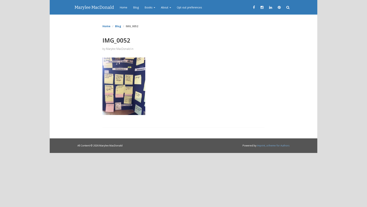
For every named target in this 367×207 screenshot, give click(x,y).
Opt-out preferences (189, 7)
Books (149, 7)
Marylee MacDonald (94, 7)
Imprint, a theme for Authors (273, 145)
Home (123, 7)
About (165, 7)
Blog (136, 7)
